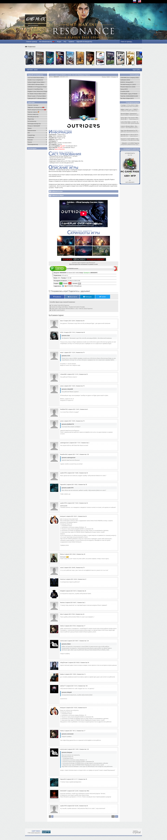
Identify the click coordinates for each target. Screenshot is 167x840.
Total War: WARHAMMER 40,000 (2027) (129, 96)
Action (36, 70)
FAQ (65, 41)
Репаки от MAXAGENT (34, 126)
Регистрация (34, 25)
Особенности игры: (57, 191)
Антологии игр (32, 121)
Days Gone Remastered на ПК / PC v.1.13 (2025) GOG (130, 131)
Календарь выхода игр (34, 123)
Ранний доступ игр (33, 117)
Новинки (31, 46)
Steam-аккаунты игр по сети (36, 110)
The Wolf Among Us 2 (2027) (128, 84)
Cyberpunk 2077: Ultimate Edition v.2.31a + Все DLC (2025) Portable (37, 98)
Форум (59, 41)
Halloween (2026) (125, 80)
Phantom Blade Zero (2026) (128, 87)
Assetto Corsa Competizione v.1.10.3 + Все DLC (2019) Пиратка (37, 80)
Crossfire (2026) (125, 91)
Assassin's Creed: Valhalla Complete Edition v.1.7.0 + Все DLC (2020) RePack (130, 139)
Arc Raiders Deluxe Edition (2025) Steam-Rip (37, 94)
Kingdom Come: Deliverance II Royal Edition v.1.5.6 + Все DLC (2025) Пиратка (37, 91)
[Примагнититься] (115, 270)
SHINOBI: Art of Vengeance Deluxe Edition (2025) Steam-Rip (37, 87)
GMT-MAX (30, 70)
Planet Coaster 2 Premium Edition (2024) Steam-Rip (37, 96)
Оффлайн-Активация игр (84, 41)
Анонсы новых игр (33, 114)
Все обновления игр (45, 41)
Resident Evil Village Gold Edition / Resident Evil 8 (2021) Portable (68, 307)
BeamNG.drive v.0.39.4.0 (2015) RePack (130, 135)
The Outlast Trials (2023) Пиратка (60, 305)
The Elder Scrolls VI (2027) (58, 310)
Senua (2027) (124, 89)
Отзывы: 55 (114, 77)
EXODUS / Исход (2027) (127, 82)
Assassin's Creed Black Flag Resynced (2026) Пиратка (35, 89)
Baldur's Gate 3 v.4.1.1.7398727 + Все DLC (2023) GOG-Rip (130, 110)
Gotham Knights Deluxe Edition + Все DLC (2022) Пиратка (36, 82)
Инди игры (31, 119)
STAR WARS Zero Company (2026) (130, 77)
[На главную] (35, 23)
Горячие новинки (33, 112)
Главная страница (31, 41)
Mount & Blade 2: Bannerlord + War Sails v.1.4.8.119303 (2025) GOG (130, 114)
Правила (71, 41)
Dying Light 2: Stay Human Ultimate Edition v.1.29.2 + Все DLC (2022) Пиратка (130, 118)
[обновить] (65, 275)
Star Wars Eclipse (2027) (127, 98)
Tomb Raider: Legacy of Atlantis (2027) (129, 94)
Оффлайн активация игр (35, 107)
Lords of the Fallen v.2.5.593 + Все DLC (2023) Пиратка (130, 122)
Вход (29, 25)
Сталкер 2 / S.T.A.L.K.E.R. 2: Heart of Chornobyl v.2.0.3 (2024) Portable (130, 105)
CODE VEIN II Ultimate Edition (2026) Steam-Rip (36, 84)
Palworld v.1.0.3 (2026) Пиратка (130, 143)
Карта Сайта (136, 70)
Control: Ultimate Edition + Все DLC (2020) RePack (130, 126)
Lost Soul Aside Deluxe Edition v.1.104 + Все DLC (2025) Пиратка (37, 77)
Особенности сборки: (57, 195)
